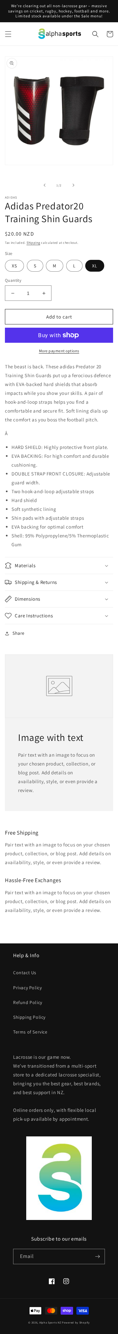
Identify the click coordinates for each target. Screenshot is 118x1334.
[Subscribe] (97, 1256)
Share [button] (18, 633)
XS (14, 266)
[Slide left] (44, 185)
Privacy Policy (27, 988)
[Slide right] (73, 185)
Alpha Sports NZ (50, 1322)
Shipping (33, 243)
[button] (8, 34)
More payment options (59, 350)
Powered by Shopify (76, 1322)
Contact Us (24, 973)
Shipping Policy (29, 1017)
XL (94, 266)
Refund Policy (27, 1002)
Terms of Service (30, 1032)
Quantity (13, 280)
